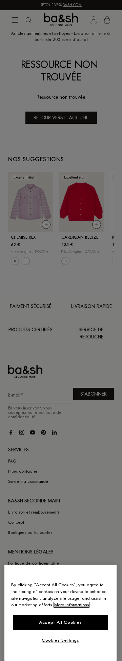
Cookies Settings (60, 640)
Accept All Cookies (60, 622)
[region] (60, 613)
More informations (71, 605)
